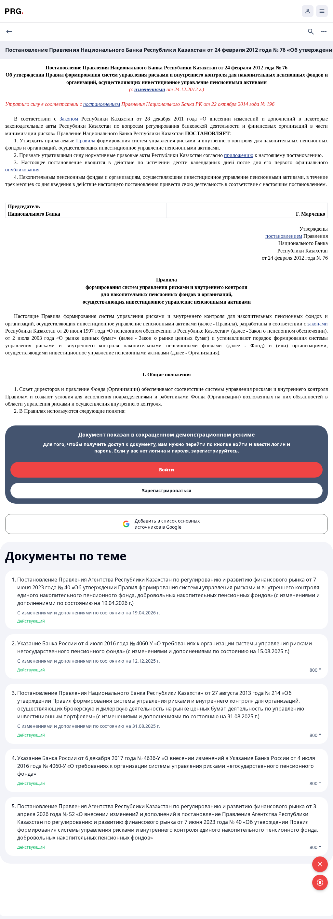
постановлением (101, 104)
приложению (238, 155)
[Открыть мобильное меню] (322, 11)
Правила (85, 140)
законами (317, 323)
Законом (69, 119)
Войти (166, 470)
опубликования (22, 169)
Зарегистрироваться (166, 490)
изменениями (149, 89)
